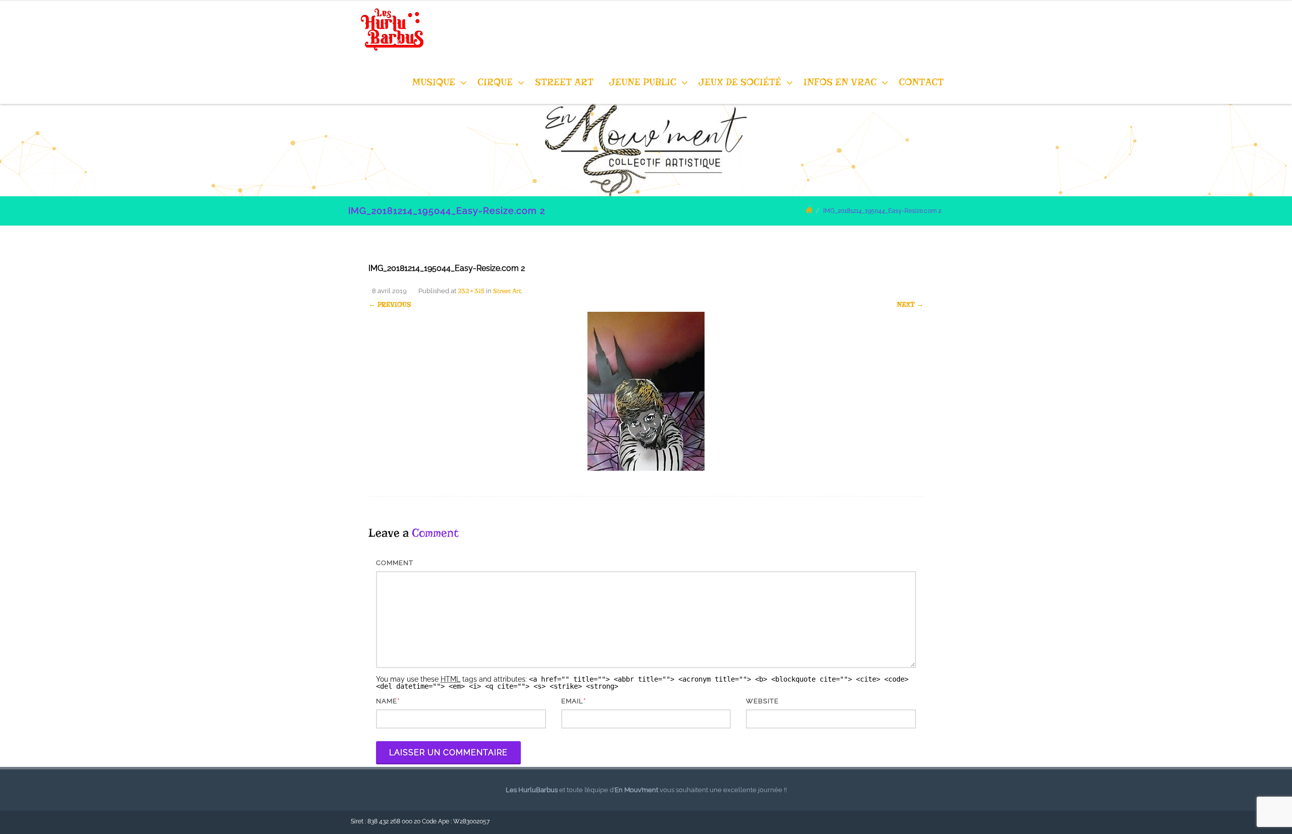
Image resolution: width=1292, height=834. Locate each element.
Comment (394, 563)
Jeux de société (739, 82)
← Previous (389, 304)
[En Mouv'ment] (389, 56)
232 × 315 (471, 291)
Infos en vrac (840, 82)
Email (572, 701)
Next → (910, 304)
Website (762, 701)
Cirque (495, 82)
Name (386, 701)
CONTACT (921, 82)
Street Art (564, 82)
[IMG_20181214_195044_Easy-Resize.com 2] (646, 391)
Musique (433, 82)
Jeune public (642, 82)
